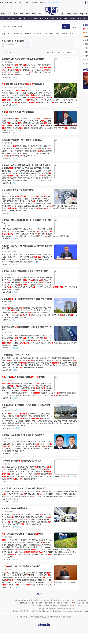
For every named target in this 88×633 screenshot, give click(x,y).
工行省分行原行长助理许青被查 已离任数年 (21, 566)
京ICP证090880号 (26, 603)
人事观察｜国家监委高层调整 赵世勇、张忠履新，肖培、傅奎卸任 (27, 221)
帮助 (41, 2)
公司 (22, 13)
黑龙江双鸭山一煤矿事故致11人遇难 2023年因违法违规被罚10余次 (26, 406)
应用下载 (35, 2)
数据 (1, 2)
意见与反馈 (45, 617)
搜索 (65, 27)
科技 (8, 18)
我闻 (6, 2)
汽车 (19, 18)
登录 (82, 2)
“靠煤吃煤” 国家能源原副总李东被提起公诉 (21, 460)
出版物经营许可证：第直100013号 (71, 606)
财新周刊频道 (16, 527)
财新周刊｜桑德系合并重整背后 (14, 508)
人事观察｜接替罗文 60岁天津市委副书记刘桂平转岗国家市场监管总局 (27, 246)
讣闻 (84, 18)
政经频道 (15, 77)
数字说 (58, 18)
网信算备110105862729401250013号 (59, 603)
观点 (40, 13)
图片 (69, 13)
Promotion (26, 2)
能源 (30, 18)
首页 (3, 13)
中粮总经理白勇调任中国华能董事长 (18, 112)
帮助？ (75, 27)
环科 (41, 18)
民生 (46, 18)
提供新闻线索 (54, 617)
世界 (34, 13)
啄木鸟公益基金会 (35, 617)
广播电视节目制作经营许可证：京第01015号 (45, 606)
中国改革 (72, 18)
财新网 (14, 370)
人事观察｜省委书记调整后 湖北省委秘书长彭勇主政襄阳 (25, 271)
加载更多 (39, 594)
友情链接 (68, 617)
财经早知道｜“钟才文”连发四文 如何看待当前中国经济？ (25, 488)
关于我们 (19, 617)
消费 (24, 18)
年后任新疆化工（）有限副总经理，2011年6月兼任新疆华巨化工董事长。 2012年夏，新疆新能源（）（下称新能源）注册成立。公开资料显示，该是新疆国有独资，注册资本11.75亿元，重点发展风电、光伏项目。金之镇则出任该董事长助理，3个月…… (26, 70)
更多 (2, 18)
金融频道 (15, 348)
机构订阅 (13, 2)
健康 (35, 18)
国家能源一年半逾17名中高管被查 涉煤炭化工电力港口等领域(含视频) (27, 300)
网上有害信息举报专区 (52, 2)
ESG (52, 18)
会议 (19, 2)
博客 (63, 13)
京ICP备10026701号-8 (39, 603)
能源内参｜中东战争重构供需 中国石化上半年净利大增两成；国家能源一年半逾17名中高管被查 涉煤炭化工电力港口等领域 (27, 166)
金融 (15, 13)
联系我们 (62, 617)
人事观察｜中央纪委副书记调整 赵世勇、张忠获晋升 (23, 435)
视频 (75, 13)
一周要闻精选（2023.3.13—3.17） (16, 355)
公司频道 (15, 158)
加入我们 (26, 617)
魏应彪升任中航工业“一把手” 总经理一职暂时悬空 (22, 140)
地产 (13, 18)
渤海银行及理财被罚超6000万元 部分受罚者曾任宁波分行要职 (27, 328)
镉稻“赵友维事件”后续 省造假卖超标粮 (23, 84)
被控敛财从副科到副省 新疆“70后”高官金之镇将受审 (23, 59)
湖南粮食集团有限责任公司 (13, 41)
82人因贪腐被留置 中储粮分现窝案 (23, 377)
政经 (28, 13)
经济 (9, 13)
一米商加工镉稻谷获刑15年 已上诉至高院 (22, 534)
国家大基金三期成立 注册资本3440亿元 (18, 190)
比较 (65, 18)
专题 (79, 18)
